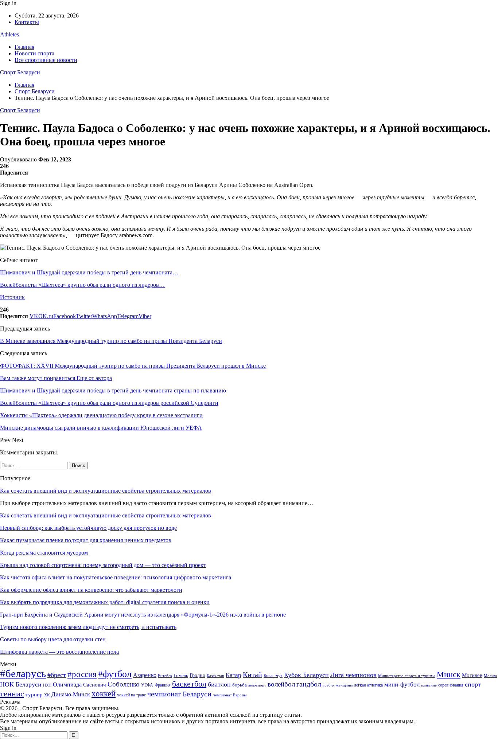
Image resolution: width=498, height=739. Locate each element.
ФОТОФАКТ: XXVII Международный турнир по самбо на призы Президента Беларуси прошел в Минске (133, 366)
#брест (56, 675)
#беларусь (23, 673)
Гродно (197, 675)
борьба (239, 685)
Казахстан (215, 675)
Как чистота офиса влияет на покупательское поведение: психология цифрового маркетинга (115, 577)
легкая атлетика (368, 685)
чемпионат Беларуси (179, 694)
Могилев (472, 675)
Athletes (9, 34)
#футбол (115, 674)
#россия (82, 674)
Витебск (165, 676)
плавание (429, 685)
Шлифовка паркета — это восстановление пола (59, 652)
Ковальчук (273, 675)
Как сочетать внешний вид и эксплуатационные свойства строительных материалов (105, 491)
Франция (163, 685)
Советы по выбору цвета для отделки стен (53, 639)
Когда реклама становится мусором (44, 553)
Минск (448, 674)
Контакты (27, 22)
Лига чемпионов (353, 675)
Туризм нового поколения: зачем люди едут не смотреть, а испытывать (88, 627)
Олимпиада (67, 684)
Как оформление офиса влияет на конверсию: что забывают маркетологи (91, 590)
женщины (344, 685)
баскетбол (189, 684)
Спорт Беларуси (20, 72)
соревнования (450, 685)
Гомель (181, 675)
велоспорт (257, 685)
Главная (24, 47)
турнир (34, 694)
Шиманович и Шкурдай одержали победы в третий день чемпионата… (89, 272)
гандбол (308, 684)
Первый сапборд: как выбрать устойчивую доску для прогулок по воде (88, 528)
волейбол (281, 684)
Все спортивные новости (46, 60)
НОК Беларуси (21, 684)
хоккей (104, 693)
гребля (328, 685)
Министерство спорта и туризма (406, 676)
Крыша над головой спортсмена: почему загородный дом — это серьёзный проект (103, 565)
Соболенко (124, 684)
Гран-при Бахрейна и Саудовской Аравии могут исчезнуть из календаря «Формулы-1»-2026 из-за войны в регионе (143, 614)
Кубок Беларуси (306, 675)
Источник (12, 297)
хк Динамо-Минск (67, 694)
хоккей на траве (131, 694)
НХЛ (47, 685)
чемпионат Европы (229, 695)
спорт (473, 684)
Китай (252, 675)
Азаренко (144, 675)
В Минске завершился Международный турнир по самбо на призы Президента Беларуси (111, 341)
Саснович (94, 685)
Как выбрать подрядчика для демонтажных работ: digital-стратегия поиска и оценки (105, 602)
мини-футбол (402, 684)
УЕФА (147, 685)
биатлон (219, 684)
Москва (490, 675)
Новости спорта (34, 53)
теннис (12, 693)
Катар (233, 675)
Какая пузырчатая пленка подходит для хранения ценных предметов (85, 540)
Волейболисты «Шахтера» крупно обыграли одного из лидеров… (82, 285)
